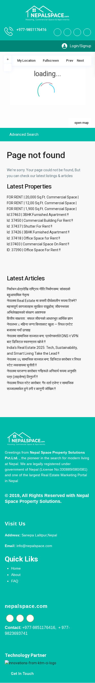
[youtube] (77, 32)
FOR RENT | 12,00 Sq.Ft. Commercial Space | (42, 203)
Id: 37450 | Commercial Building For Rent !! (40, 220)
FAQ (14, 581)
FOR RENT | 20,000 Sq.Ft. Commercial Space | (43, 197)
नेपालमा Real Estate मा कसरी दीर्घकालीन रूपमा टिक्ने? (42, 301)
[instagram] (87, 32)
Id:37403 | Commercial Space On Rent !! (38, 244)
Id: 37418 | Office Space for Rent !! (33, 238)
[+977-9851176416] (8, 31)
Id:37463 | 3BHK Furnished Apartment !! (38, 215)
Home (16, 568)
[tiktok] (67, 32)
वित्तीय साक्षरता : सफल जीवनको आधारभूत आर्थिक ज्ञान (40, 318)
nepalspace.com (26, 606)
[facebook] (57, 32)
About (16, 575)
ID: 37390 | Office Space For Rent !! (34, 250)
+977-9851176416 (31, 30)
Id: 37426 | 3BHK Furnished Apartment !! (38, 232)
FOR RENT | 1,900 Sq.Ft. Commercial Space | (42, 209)
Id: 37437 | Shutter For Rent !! (29, 226)
